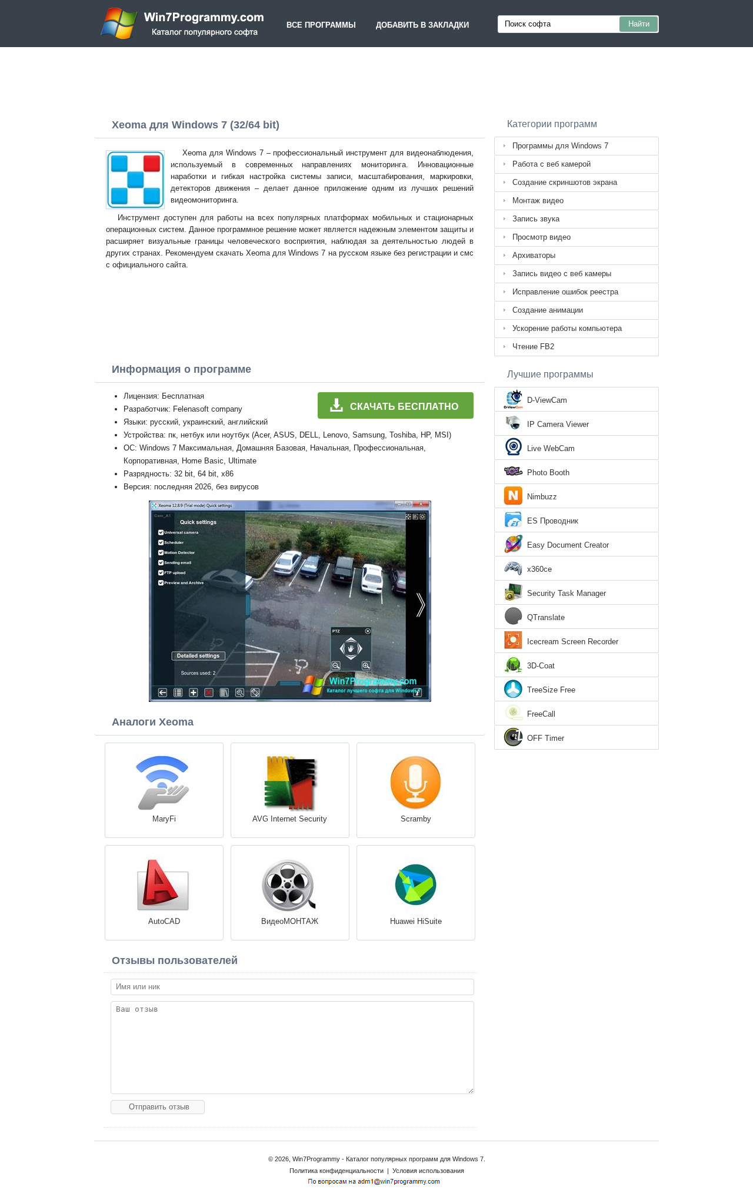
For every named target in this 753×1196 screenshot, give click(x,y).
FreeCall (541, 714)
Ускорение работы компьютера (567, 328)
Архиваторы (533, 255)
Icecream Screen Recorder (572, 641)
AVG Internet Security (289, 818)
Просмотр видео (541, 237)
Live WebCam (551, 448)
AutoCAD (164, 921)
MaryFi (164, 818)
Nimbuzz (542, 496)
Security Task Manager (566, 593)
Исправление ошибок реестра (565, 291)
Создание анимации (547, 310)
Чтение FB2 (533, 346)
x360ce (539, 569)
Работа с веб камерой (551, 164)
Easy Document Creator (568, 545)
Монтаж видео (538, 200)
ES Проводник (552, 520)
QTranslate (546, 617)
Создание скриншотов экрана (564, 182)
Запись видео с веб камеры (561, 273)
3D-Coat (541, 665)
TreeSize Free (551, 689)
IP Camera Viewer (558, 424)
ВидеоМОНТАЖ (289, 921)
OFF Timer (545, 738)
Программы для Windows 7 (560, 145)
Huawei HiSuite (416, 921)
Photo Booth (548, 472)
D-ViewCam (547, 400)
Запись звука (535, 218)
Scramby (416, 818)
